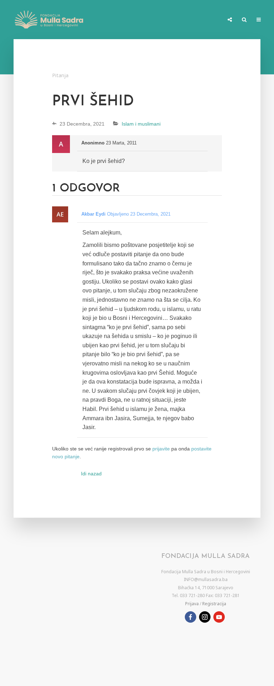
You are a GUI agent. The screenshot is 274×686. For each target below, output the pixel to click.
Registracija (214, 604)
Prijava (192, 604)
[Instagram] (204, 617)
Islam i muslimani (141, 124)
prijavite (161, 449)
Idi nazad (91, 473)
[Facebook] (190, 617)
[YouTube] (219, 617)
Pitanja (60, 75)
